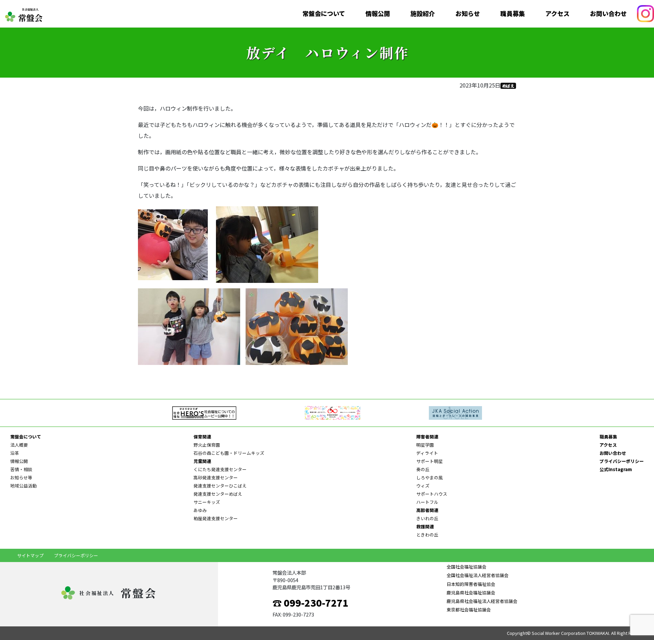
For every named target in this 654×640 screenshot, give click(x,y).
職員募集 (512, 13)
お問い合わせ (608, 13)
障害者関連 (427, 436)
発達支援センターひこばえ (220, 485)
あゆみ (200, 510)
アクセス (557, 13)
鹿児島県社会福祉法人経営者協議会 (482, 601)
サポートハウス (431, 494)
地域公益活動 (23, 485)
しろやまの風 (429, 477)
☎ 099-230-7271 (310, 602)
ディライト (427, 453)
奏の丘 (423, 469)
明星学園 (425, 445)
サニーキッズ (206, 502)
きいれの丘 (427, 518)
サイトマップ (30, 555)
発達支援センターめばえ (217, 494)
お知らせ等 (21, 477)
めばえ (508, 86)
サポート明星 (429, 461)
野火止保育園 (206, 445)
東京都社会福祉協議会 (469, 609)
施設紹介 (422, 13)
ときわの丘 (427, 534)
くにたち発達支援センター (220, 469)
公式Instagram (616, 469)
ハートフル (427, 502)
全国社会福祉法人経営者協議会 (478, 575)
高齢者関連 (427, 510)
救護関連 (425, 526)
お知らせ (467, 13)
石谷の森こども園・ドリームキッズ (228, 453)
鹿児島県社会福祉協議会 (471, 592)
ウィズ (423, 485)
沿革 (14, 453)
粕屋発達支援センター (215, 518)
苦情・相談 (21, 469)
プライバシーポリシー (622, 461)
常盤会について (323, 13)
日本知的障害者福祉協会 (471, 584)
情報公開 (377, 13)
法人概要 (19, 445)
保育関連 (202, 436)
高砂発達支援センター (215, 477)
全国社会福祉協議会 (466, 566)
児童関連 (202, 461)
